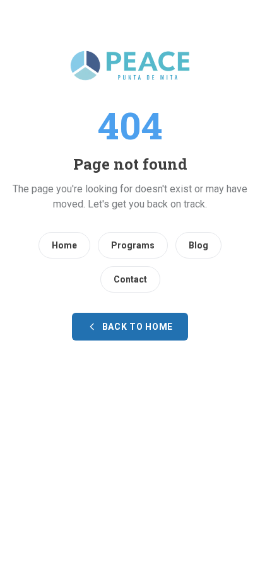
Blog (198, 245)
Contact (130, 279)
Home (64, 245)
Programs (133, 245)
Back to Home (137, 327)
